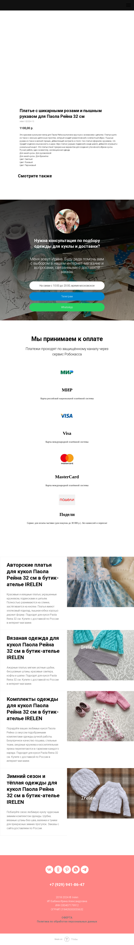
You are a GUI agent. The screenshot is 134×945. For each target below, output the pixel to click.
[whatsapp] (76, 869)
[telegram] (85, 869)
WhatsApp (67, 307)
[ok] (58, 869)
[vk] (49, 869)
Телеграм (67, 296)
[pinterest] (67, 869)
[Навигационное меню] (128, 5)
